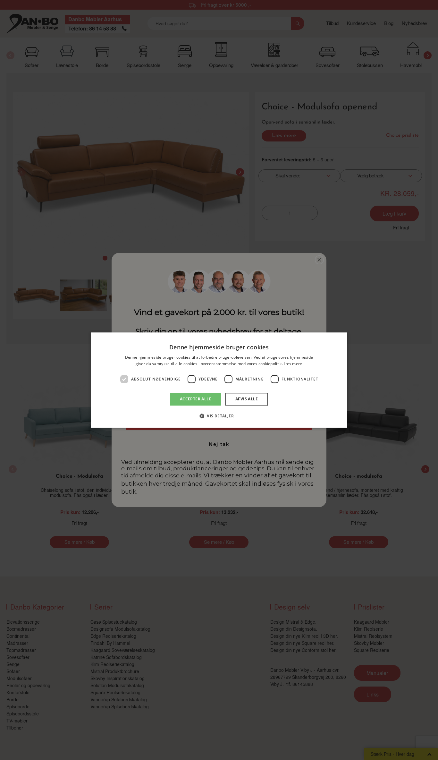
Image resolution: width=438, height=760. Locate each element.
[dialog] (219, 380)
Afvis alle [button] (246, 399)
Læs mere (293, 363)
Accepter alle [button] (195, 399)
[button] (219, 416)
